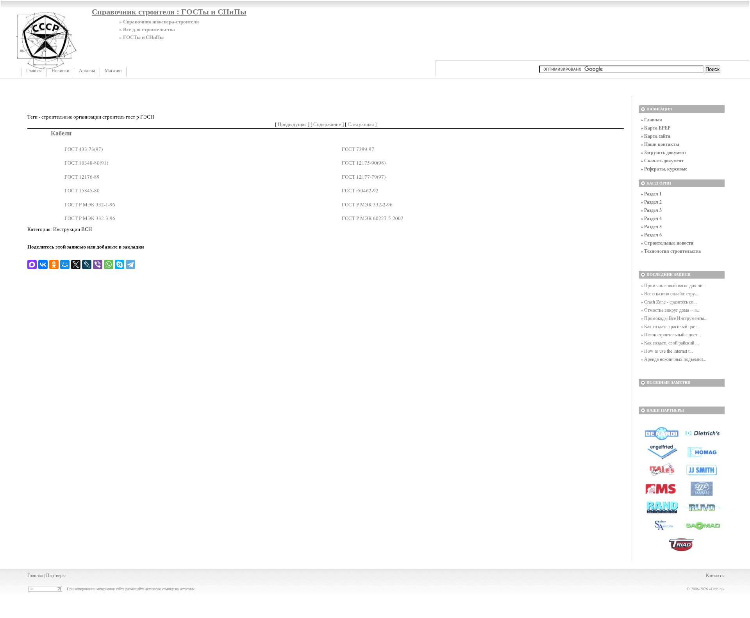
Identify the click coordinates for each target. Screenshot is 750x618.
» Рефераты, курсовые (664, 168)
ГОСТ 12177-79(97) (364, 176)
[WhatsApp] (108, 264)
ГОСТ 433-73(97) (83, 149)
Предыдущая (292, 124)
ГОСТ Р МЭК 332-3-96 (89, 218)
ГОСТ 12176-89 (82, 176)
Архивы (87, 70)
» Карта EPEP (655, 127)
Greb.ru (717, 588)
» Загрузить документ (663, 152)
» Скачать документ (662, 160)
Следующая (361, 124)
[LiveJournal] (86, 264)
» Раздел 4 (651, 218)
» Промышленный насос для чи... (673, 285)
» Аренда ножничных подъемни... (673, 359)
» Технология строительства (671, 251)
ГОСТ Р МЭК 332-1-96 (89, 204)
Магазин (113, 70)
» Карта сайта (655, 136)
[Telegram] (130, 264)
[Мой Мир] (65, 264)
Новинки (60, 70)
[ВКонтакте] (43, 264)
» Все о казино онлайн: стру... (669, 293)
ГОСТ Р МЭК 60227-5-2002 (373, 218)
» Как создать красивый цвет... (670, 326)
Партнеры (56, 575)
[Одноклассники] (54, 264)
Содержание (327, 124)
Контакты (715, 575)
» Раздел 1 (651, 193)
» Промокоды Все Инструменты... (674, 318)
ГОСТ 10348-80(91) (86, 162)
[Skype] (119, 264)
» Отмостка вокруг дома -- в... (670, 310)
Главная (34, 70)
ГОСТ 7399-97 (358, 149)
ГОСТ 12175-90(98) (364, 162)
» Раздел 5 (651, 226)
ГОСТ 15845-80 (82, 190)
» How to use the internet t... (667, 351)
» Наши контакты (660, 144)
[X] (75, 264)
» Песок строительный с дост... (671, 334)
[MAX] (32, 264)
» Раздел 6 (651, 234)
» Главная (651, 119)
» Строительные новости (667, 243)
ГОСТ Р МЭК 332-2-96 (367, 204)
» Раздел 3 (651, 210)
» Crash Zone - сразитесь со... (669, 301)
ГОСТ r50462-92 (360, 190)
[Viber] (97, 264)
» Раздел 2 (651, 202)
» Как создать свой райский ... (670, 342)
